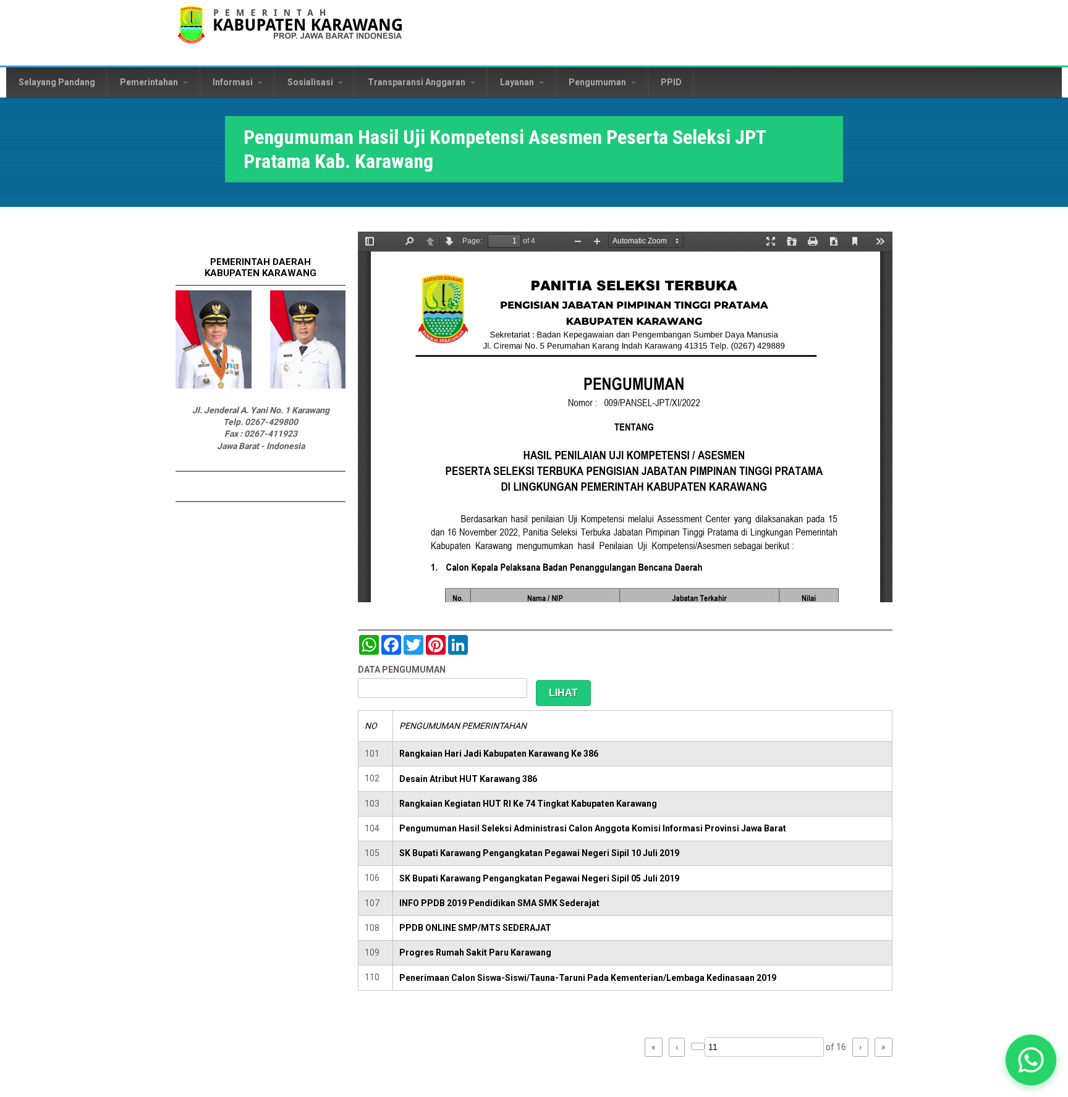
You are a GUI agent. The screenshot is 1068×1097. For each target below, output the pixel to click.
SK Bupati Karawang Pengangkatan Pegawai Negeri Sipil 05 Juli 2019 (539, 878)
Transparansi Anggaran (417, 82)
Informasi (234, 82)
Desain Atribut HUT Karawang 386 (468, 779)
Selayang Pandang (57, 82)
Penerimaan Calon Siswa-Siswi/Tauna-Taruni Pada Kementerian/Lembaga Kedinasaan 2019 (587, 978)
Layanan (518, 82)
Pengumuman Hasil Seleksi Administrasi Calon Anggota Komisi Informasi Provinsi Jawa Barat (592, 828)
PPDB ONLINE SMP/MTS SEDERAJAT (475, 928)
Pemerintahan (150, 82)
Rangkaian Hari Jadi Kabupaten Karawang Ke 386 (498, 754)
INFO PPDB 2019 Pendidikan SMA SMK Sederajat (499, 903)
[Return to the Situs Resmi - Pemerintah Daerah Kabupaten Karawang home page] (290, 32)
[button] (1031, 1060)
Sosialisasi (311, 82)
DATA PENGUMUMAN (402, 670)
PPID (671, 82)
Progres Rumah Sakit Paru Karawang (475, 952)
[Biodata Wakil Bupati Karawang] (308, 385)
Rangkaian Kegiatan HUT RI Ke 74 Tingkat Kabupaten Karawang (528, 804)
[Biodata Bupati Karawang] (214, 385)
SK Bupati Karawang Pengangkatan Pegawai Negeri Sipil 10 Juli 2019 (539, 853)
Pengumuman (598, 82)
